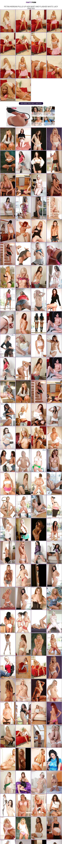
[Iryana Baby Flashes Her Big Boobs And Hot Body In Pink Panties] (54, 713)
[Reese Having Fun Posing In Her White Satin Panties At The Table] (38, 276)
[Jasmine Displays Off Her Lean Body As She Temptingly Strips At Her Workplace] (8, 621)
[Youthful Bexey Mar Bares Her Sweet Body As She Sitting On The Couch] (54, 805)
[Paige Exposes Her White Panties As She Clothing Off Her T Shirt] (38, 828)
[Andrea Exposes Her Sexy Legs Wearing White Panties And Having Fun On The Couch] (23, 207)
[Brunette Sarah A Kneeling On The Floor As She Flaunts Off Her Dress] (38, 736)
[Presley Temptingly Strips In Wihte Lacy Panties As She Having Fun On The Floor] (54, 322)
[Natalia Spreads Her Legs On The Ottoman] (54, 253)
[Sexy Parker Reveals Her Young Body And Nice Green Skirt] (8, 782)
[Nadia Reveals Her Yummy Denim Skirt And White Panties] (23, 161)
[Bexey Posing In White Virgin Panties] (8, 414)
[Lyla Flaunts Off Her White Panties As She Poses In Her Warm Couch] (8, 483)
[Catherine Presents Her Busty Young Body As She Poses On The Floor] (23, 506)
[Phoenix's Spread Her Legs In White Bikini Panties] (38, 621)
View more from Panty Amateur (31, 103)
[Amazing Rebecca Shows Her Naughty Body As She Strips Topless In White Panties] (23, 368)
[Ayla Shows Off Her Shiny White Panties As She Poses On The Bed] (54, 782)
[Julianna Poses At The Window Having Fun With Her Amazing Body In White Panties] (54, 161)
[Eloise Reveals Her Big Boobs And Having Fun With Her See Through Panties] (54, 483)
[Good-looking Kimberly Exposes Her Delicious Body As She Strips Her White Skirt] (54, 414)
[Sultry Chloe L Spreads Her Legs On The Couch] (8, 575)
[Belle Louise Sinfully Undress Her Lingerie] (38, 345)
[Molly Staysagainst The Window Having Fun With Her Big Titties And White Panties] (38, 138)
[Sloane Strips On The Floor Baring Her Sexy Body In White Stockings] (8, 805)
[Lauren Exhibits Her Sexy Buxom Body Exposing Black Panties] (8, 276)
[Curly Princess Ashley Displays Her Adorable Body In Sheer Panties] (23, 782)
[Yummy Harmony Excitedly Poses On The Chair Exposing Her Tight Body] (38, 667)
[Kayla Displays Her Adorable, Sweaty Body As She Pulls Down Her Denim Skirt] (54, 506)
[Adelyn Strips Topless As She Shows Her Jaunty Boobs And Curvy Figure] (54, 644)
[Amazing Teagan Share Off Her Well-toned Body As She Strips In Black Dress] (54, 138)
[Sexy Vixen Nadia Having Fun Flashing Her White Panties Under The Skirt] (23, 299)
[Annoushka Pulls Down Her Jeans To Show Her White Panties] (23, 322)
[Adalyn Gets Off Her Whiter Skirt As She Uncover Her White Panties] (23, 184)
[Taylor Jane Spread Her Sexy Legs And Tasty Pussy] (8, 828)
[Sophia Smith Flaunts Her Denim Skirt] (54, 230)
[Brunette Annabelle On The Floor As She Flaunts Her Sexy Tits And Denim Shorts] (54, 575)
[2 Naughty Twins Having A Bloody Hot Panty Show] (23, 621)
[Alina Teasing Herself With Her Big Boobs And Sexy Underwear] (38, 299)
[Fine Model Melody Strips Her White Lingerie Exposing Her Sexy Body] (8, 552)
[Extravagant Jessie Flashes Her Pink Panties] (23, 828)
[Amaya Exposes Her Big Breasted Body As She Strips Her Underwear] (38, 161)
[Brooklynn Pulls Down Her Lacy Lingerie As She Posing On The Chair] (8, 184)
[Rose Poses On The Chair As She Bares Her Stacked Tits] (8, 437)
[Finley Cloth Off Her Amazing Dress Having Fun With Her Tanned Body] (23, 276)
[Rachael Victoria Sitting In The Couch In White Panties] (8, 667)
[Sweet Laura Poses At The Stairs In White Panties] (8, 322)
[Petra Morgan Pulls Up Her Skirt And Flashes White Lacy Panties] (23, 736)
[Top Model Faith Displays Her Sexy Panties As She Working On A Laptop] (23, 483)
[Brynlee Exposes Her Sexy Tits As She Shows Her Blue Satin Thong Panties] (54, 207)
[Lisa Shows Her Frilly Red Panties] (23, 414)
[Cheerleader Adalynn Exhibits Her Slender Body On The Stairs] (8, 253)
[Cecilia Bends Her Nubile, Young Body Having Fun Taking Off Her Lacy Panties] (38, 759)
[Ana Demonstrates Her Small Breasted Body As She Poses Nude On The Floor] (38, 483)
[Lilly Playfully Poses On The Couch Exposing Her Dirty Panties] (8, 207)
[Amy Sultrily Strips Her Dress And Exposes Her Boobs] (54, 598)
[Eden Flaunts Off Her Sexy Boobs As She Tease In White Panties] (54, 345)
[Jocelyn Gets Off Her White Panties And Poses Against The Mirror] (54, 828)
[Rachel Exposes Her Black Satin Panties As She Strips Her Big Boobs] (23, 552)
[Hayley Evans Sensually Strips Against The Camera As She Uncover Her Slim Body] (23, 345)
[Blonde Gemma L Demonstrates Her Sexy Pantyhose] (8, 345)
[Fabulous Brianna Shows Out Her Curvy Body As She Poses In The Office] (23, 759)
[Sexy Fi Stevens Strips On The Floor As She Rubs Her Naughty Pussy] (8, 759)
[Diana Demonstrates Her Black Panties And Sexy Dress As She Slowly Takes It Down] (54, 276)
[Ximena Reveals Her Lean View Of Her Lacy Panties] (8, 644)
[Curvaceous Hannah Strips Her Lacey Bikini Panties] (23, 805)
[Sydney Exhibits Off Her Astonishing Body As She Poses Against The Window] (38, 575)
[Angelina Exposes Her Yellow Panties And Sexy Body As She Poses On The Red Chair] (23, 644)
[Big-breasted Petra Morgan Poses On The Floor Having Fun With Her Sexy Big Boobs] (38, 690)
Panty (31, 2)
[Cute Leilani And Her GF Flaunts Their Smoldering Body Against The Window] (38, 322)
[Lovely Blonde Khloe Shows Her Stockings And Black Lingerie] (8, 713)
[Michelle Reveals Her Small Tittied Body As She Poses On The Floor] (38, 506)
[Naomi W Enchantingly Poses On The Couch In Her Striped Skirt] (38, 782)
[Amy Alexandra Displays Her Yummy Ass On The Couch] (38, 713)
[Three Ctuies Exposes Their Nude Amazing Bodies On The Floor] (23, 713)
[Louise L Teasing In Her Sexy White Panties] (38, 207)
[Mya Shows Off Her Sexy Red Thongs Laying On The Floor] (23, 667)
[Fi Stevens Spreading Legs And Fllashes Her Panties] (23, 253)
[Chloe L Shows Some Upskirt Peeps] (38, 552)
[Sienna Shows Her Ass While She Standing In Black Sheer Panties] (38, 529)
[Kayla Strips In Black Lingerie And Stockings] (8, 299)
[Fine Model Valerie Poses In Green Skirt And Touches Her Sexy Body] (38, 184)
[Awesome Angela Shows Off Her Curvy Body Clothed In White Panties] (54, 667)
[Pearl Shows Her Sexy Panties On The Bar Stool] (8, 506)
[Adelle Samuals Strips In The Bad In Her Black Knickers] (23, 138)
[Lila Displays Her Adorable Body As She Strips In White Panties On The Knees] (23, 690)
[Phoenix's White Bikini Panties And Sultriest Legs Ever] (54, 299)
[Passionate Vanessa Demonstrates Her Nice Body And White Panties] (8, 598)
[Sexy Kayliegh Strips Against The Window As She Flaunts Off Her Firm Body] (8, 529)
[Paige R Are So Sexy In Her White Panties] (38, 460)
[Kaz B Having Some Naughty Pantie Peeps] (8, 690)
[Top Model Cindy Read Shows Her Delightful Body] (38, 230)
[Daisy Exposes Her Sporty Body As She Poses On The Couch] (23, 437)
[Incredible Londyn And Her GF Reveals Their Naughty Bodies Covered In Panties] (8, 460)
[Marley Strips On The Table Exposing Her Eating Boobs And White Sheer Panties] (54, 621)
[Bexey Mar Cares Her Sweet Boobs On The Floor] (54, 552)
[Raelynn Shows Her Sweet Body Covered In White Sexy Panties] (8, 230)
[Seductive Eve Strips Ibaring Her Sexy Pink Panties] (8, 736)
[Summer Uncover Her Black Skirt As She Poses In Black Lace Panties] (38, 414)
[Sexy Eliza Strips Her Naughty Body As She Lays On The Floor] (38, 805)
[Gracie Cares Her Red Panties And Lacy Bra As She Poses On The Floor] (54, 690)
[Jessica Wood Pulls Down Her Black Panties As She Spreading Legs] (8, 138)
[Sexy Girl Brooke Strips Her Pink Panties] (38, 644)
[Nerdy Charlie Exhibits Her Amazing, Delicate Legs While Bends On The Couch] (23, 575)
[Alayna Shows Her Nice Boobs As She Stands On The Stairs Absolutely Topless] (38, 253)
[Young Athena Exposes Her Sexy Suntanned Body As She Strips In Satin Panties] (8, 161)
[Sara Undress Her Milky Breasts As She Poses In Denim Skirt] (23, 460)
